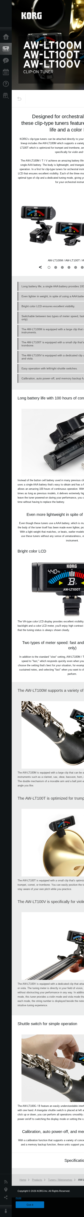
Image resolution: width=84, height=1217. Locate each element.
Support (7, 84)
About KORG (7, 1211)
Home (7, 37)
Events (7, 72)
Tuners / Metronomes (60, 1179)
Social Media (7, 1197)
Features (7, 61)
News (7, 1182)
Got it (30, 1204)
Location (7, 1190)
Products (7, 49)
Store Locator (7, 96)
